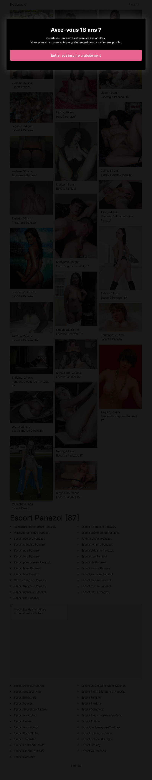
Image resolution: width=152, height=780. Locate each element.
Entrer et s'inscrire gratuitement (76, 55)
